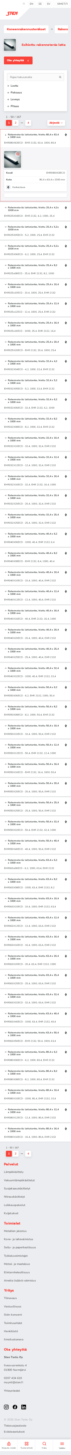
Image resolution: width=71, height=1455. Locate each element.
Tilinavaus (10, 1298)
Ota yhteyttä (15, 60)
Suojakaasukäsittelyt (17, 1188)
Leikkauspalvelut (14, 1205)
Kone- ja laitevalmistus (18, 1239)
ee (40, 4)
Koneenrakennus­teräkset (26, 29)
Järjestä (54, 123)
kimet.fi (62, 4)
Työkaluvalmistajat (16, 1256)
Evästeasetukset (14, 1431)
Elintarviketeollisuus (17, 1272)
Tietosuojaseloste (15, 1425)
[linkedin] (23, 1407)
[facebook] (15, 1407)
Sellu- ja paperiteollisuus (20, 1247)
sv (48, 4)
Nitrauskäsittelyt (14, 1197)
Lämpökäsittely (13, 1172)
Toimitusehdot (13, 1323)
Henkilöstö (11, 1331)
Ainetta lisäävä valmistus (20, 1280)
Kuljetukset (11, 1213)
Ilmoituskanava (13, 1339)
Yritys (9, 1290)
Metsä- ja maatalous (17, 1264)
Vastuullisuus (12, 1306)
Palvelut (11, 1164)
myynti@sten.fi (13, 1382)
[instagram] (6, 1407)
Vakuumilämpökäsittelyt (19, 1180)
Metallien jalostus (15, 1231)
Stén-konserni (13, 1315)
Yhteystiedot (12, 1391)
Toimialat (12, 1223)
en (32, 4)
